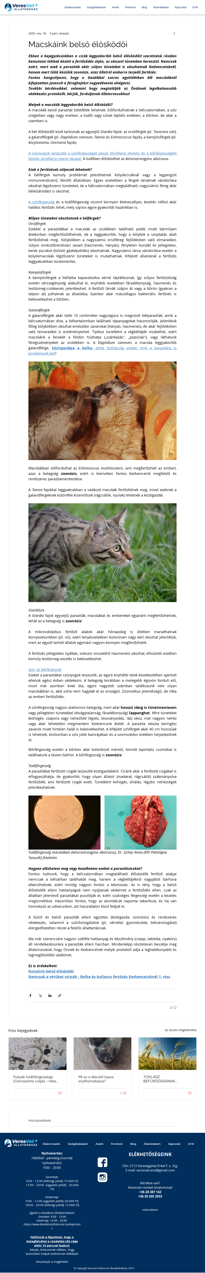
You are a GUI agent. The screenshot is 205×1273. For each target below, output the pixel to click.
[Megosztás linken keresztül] (60, 995)
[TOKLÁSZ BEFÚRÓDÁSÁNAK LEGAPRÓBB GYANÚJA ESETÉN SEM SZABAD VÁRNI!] (167, 1053)
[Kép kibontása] (64, 823)
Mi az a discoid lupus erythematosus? (96, 1079)
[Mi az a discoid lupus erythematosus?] (103, 1053)
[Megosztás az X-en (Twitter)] (40, 995)
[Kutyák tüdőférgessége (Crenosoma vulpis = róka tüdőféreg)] (37, 1053)
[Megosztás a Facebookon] (30, 995)
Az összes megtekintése (181, 1030)
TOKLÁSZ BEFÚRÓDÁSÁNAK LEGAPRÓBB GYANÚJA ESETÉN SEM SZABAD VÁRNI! (163, 1079)
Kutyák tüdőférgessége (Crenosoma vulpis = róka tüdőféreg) (34, 1079)
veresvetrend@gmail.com (155, 1170)
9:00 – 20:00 (52, 1167)
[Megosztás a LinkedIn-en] (50, 995)
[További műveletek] (174, 33)
